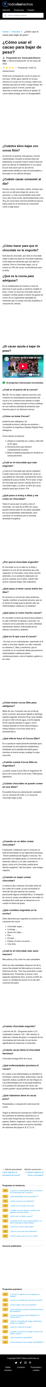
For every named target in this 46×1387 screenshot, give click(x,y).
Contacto (21, 1367)
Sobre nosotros (8, 1368)
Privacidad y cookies (36, 1368)
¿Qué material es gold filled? (21, 1337)
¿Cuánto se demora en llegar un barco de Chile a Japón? (26, 1333)
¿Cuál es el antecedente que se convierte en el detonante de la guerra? (26, 1191)
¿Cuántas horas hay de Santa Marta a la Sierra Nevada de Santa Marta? (26, 1222)
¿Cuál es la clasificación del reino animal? (26, 1300)
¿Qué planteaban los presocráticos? (24, 1196)
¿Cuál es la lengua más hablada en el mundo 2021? (24, 1316)
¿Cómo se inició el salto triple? (22, 1227)
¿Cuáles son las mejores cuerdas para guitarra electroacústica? (25, 1211)
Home (5, 32)
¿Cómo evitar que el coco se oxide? (24, 1236)
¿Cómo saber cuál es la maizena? (23, 1305)
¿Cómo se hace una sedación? (22, 1201)
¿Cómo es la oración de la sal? (22, 1206)
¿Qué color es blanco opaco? (21, 1216)
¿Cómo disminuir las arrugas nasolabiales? (27, 1342)
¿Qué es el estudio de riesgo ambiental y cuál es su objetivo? (26, 1322)
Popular (30, 10)
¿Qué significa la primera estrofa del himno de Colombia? (26, 1310)
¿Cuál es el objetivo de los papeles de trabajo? (24, 1295)
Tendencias (19, 10)
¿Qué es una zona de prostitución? (23, 1231)
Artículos (6, 10)
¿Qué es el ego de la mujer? (21, 1327)
